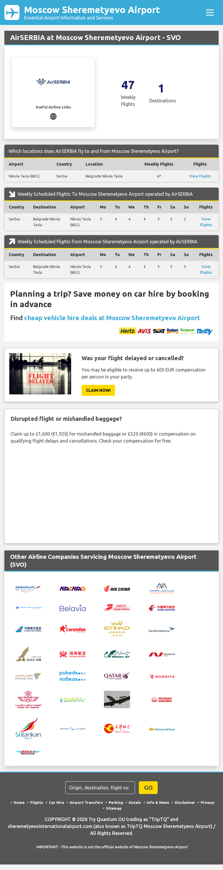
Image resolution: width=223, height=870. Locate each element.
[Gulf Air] (28, 653)
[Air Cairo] (73, 588)
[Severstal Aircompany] (117, 699)
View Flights (200, 176)
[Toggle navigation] (210, 12)
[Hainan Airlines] (73, 653)
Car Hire (56, 802)
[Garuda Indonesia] (162, 628)
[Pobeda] (73, 675)
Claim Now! (98, 390)
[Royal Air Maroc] (28, 699)
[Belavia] (73, 607)
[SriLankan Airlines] (28, 728)
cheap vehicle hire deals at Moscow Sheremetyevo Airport (112, 317)
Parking (116, 802)
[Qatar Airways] (117, 675)
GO (148, 787)
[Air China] (117, 588)
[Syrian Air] (73, 728)
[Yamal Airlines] (28, 752)
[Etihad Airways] (117, 628)
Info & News (158, 802)
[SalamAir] (73, 699)
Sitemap (114, 808)
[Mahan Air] (117, 653)
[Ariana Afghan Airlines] (28, 607)
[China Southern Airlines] (28, 628)
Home (19, 802)
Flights (36, 802)
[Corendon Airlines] (73, 628)
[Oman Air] (28, 675)
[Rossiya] (162, 676)
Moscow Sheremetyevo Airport (92, 12)
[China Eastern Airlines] (162, 607)
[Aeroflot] (28, 587)
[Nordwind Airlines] (162, 654)
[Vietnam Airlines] (162, 728)
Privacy (207, 802)
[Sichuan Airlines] (162, 699)
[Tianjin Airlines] (117, 728)
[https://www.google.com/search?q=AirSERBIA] (53, 115)
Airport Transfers (86, 802)
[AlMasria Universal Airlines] (162, 587)
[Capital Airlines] (117, 607)
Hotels (135, 802)
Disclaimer (185, 802)
